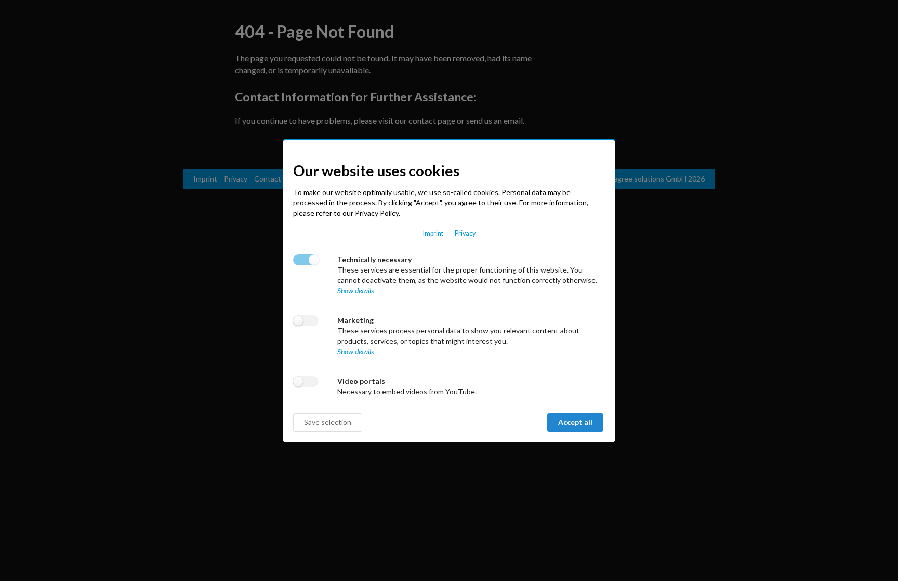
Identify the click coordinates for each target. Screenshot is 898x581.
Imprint (433, 233)
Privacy (465, 233)
